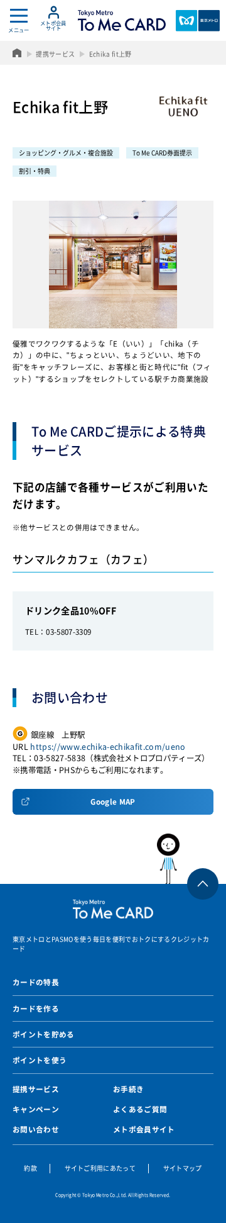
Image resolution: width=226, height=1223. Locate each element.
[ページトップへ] (188, 859)
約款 (30, 1168)
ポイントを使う (40, 1060)
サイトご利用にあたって (100, 1168)
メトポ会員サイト (144, 1129)
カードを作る (36, 1008)
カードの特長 (36, 982)
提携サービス (36, 1089)
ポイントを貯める (44, 1034)
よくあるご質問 (140, 1109)
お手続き (128, 1089)
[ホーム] (17, 52)
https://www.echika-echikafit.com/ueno (107, 746)
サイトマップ (182, 1168)
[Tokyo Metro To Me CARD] (122, 20)
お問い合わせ (36, 1129)
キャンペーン (36, 1109)
